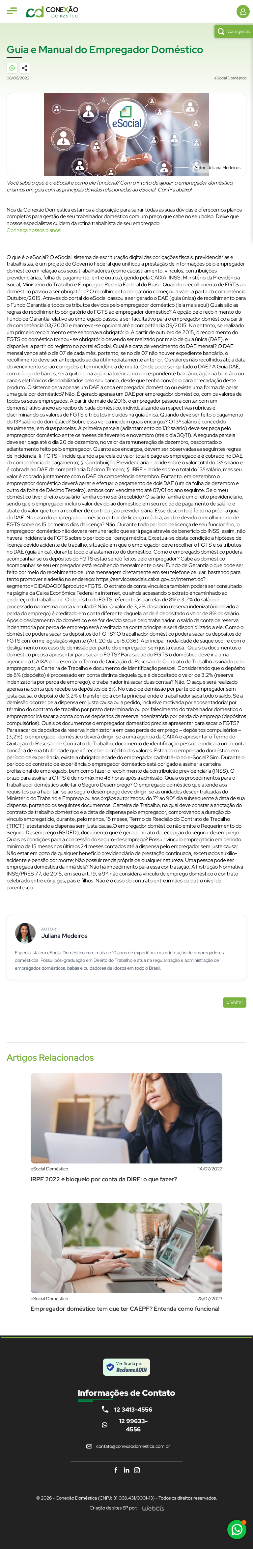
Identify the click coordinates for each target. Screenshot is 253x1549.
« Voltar (234, 1002)
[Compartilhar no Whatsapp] (15, 71)
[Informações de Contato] (243, 11)
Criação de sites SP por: (113, 1508)
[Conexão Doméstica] (52, 11)
